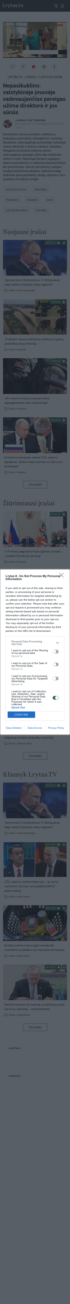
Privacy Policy (56, 727)
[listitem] (35, 642)
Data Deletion (14, 727)
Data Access (35, 727)
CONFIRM (21, 714)
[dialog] (35, 652)
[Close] (62, 576)
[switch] (56, 651)
